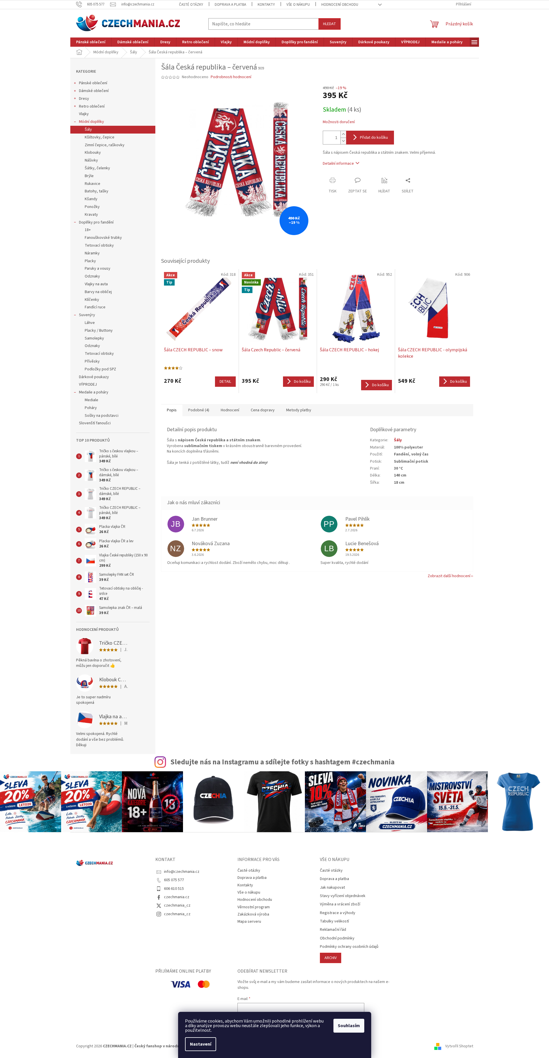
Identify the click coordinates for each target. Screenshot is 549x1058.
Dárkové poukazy (94, 377)
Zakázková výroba (253, 914)
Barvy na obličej (98, 292)
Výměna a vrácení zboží (340, 904)
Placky (90, 261)
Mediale (91, 400)
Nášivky (91, 160)
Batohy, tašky (96, 191)
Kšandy (91, 199)
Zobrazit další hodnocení (449, 576)
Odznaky (92, 276)
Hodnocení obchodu (339, 4)
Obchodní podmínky (337, 938)
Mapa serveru (249, 921)
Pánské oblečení (93, 83)
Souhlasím (349, 1026)
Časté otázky (191, 4)
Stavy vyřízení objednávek (342, 896)
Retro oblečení (92, 106)
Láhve (90, 323)
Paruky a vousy (97, 268)
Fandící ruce (95, 307)
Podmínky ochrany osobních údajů (349, 947)
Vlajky (84, 114)
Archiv (331, 958)
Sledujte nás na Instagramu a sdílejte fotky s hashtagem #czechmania (282, 762)
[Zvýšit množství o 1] (343, 134)
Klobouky (93, 152)
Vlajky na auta (96, 284)
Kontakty (266, 4)
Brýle (89, 176)
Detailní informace (338, 163)
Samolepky (94, 338)
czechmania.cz (176, 897)
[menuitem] (90, 42)
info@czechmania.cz (181, 872)
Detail (225, 381)
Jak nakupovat (332, 887)
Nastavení (200, 1044)
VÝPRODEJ (88, 384)
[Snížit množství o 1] (343, 141)
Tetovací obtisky (99, 245)
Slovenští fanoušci (95, 423)
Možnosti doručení (339, 122)
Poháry (91, 408)
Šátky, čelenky (97, 168)
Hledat (329, 24)
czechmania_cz (177, 905)
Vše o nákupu (298, 4)
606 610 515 (174, 889)
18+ (88, 230)
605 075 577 (174, 880)
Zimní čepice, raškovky (104, 145)
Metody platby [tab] (298, 410)
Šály (88, 129)
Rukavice (92, 184)
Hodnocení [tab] (230, 410)
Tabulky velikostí (334, 921)
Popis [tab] (172, 410)
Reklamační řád (333, 930)
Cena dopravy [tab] (263, 410)
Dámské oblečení (94, 91)
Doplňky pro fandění (96, 222)
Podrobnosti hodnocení (231, 77)
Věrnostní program (253, 907)
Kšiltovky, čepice (99, 137)
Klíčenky (92, 300)
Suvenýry (87, 315)
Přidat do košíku (374, 137)
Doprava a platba (230, 4)
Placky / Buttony (99, 330)
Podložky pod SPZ (100, 369)
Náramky (92, 253)
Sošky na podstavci (101, 416)
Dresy (84, 99)
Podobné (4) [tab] (198, 410)
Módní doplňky (91, 122)
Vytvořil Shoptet (459, 1046)
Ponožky (92, 207)
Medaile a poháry (93, 392)
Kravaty (91, 214)
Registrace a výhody (337, 913)
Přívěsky (92, 361)
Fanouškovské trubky (103, 238)
